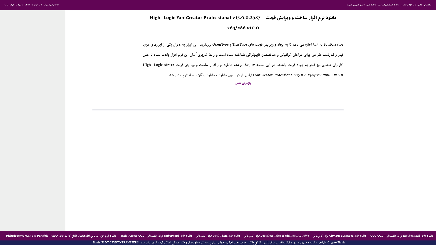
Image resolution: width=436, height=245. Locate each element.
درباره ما (19, 5)
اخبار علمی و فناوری (355, 5)
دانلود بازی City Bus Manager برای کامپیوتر (339, 235)
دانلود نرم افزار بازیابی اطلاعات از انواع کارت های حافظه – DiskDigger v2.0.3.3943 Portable (61, 235)
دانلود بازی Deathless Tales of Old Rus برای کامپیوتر (276, 235)
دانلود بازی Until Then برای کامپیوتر (218, 235)
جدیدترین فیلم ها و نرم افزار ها (45, 5)
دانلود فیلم (371, 5)
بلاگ (27, 5)
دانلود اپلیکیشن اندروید (388, 5)
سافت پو (427, 5)
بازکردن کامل (243, 83)
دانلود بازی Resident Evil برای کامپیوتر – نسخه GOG (402, 235)
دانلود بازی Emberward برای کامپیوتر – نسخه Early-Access (156, 235)
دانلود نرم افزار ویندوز (411, 5)
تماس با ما (9, 5)
